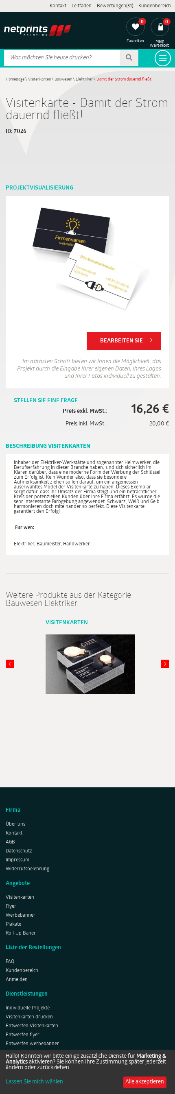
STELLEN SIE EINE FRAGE (46, 401)
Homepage (15, 79)
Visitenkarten (39, 79)
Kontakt (58, 6)
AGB (10, 842)
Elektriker (84, 79)
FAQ (10, 961)
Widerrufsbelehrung (27, 869)
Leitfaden (82, 6)
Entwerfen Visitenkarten (32, 1026)
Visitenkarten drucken (29, 1017)
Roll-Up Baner (21, 933)
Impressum (17, 860)
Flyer (11, 906)
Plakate (13, 924)
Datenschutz (19, 851)
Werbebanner (20, 915)
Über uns (15, 824)
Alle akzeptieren (144, 1082)
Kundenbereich (154, 6)
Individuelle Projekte (28, 1008)
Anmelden (17, 979)
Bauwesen (63, 79)
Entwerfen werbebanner (32, 1044)
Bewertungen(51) (115, 6)
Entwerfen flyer (22, 1035)
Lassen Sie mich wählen (34, 1082)
